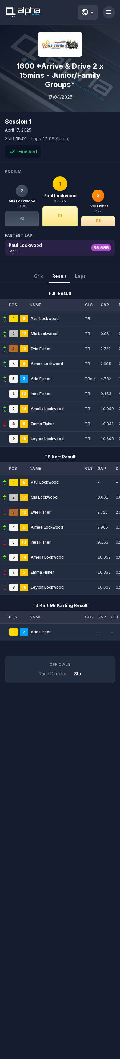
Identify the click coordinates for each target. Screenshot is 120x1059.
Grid (39, 276)
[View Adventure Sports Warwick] (60, 44)
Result (59, 276)
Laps (80, 276)
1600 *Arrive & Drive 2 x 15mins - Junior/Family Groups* (60, 75)
